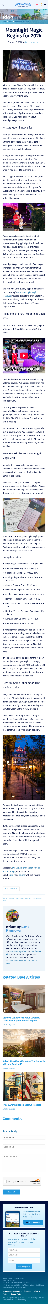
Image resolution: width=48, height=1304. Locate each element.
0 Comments (12, 889)
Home (5, 22)
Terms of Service (16, 1300)
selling (22, 875)
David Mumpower (32, 42)
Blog (10, 22)
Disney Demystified (18, 951)
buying (11, 875)
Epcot (33, 898)
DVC (28, 898)
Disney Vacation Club (23, 22)
